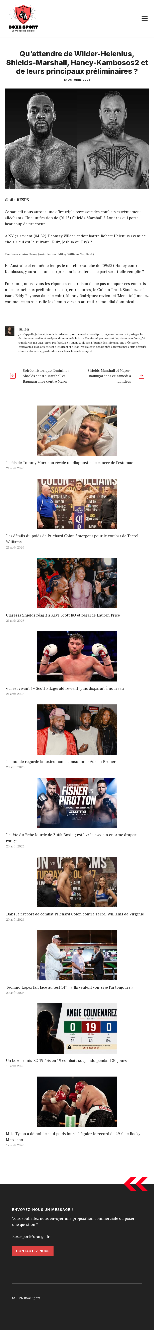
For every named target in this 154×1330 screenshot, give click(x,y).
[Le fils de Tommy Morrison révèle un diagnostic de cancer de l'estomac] (77, 452)
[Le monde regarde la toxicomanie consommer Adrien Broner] (77, 751)
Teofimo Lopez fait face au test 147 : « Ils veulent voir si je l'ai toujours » (69, 987)
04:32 (40, 236)
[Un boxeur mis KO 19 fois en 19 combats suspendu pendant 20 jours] (77, 1050)
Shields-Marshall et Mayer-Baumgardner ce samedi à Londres (109, 376)
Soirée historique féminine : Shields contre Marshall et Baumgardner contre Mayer (46, 376)
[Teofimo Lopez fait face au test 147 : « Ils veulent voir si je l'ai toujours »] (77, 977)
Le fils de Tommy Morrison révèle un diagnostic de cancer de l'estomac (69, 462)
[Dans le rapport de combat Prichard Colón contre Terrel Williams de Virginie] (77, 904)
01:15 (65, 218)
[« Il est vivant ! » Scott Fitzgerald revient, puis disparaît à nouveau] (77, 678)
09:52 (107, 265)
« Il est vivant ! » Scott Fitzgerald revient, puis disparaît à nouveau (65, 688)
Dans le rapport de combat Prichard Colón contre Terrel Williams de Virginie (75, 914)
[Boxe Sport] (23, 18)
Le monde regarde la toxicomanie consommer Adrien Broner (61, 761)
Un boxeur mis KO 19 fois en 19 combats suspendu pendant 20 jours (66, 1060)
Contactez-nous (33, 1251)
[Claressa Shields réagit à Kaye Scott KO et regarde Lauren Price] (77, 605)
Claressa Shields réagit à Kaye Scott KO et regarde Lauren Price (63, 615)
